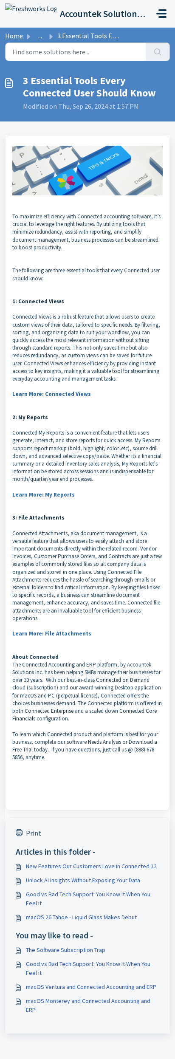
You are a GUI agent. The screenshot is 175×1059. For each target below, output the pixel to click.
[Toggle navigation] (161, 13)
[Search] (158, 51)
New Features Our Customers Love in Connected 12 (91, 866)
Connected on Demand (123, 679)
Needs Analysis (104, 742)
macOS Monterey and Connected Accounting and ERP (88, 1005)
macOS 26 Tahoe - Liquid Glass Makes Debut (81, 917)
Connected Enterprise (48, 710)
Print (33, 833)
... (40, 35)
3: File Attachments (38, 517)
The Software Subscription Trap (65, 950)
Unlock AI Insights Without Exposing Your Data (83, 880)
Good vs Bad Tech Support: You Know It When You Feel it (88, 898)
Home (14, 35)
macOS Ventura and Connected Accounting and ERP (91, 987)
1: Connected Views (38, 301)
